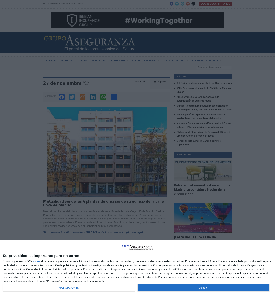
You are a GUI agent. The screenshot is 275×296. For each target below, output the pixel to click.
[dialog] (137, 268)
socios (36, 261)
